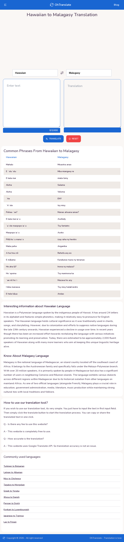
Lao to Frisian (10, 522)
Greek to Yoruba (11, 491)
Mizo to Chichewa (12, 478)
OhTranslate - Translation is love (106, 538)
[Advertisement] (62, 42)
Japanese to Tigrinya (14, 515)
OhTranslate (63, 5)
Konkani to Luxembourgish (16, 509)
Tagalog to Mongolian (14, 484)
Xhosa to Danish (12, 497)
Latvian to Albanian (13, 472)
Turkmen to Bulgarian (14, 466)
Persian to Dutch (12, 503)
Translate (55, 138)
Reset (75, 138)
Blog (116, 5)
